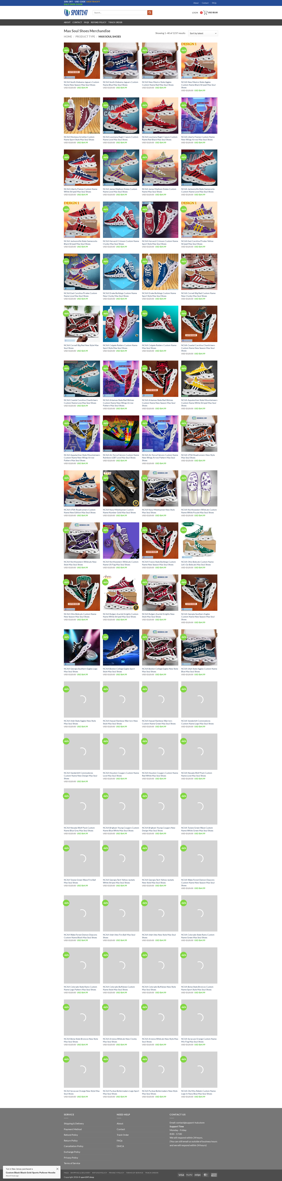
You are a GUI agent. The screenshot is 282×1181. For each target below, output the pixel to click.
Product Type (85, 36)
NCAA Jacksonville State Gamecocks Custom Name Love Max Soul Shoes (198, 190)
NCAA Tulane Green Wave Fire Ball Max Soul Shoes (80, 881)
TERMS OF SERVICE (134, 1173)
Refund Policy (98, 22)
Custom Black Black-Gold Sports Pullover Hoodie (44, 1171)
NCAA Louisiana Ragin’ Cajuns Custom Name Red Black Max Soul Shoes (159, 138)
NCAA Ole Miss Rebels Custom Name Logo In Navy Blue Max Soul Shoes (198, 1092)
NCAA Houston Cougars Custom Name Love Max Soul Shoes (121, 774)
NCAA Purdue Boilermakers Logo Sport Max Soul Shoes (121, 1092)
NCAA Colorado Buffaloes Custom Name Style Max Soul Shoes (119, 988)
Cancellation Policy (73, 1146)
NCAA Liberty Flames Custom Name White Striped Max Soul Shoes (80, 190)
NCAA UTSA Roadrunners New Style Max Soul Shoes (198, 456)
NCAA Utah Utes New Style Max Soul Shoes (159, 936)
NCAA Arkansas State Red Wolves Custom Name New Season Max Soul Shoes (158, 403)
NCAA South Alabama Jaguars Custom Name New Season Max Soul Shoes (81, 83)
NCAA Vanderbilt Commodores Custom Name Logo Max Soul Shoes (197, 722)
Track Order (115, 22)
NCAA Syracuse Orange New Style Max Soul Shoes (82, 1092)
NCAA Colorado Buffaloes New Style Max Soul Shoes (159, 988)
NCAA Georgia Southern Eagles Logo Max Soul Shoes (80, 670)
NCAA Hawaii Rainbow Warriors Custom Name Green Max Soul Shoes (159, 722)
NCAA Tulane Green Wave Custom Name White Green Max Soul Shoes (197, 829)
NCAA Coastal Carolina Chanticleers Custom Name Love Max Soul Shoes (81, 401)
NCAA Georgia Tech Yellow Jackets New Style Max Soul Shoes (158, 881)
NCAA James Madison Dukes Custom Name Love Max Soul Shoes (120, 190)
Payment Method (73, 1129)
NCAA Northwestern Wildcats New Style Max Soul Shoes (80, 563)
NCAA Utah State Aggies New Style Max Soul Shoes (80, 722)
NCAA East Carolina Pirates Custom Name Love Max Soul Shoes (80, 294)
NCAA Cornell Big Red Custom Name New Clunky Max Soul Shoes (198, 294)
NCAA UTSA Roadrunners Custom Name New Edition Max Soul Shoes (80, 511)
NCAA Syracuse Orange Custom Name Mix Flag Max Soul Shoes (198, 1040)
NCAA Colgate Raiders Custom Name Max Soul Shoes (159, 346)
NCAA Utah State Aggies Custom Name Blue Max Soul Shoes (199, 670)
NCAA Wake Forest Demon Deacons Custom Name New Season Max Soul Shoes (198, 882)
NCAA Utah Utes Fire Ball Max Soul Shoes (119, 936)
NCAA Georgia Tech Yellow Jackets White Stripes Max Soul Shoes (119, 881)
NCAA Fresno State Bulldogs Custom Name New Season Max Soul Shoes (159, 563)
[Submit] (149, 12)
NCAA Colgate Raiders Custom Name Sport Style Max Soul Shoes (120, 346)
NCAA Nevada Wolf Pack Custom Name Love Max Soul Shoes (196, 774)
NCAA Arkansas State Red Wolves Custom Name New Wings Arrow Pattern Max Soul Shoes (118, 403)
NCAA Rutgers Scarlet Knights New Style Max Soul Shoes (158, 615)
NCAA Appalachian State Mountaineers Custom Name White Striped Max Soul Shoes (199, 403)
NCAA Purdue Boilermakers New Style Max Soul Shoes (159, 1092)
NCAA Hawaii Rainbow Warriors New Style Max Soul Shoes (120, 722)
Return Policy (71, 1140)
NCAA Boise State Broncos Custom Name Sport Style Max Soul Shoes (197, 988)
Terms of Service (72, 1163)
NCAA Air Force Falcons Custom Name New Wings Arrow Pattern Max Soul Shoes (160, 458)
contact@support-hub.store (190, 1122)
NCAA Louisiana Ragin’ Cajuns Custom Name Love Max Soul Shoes (120, 138)
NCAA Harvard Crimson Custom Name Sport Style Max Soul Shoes (160, 242)
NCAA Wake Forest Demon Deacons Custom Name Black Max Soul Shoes (80, 936)
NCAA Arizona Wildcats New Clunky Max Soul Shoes (120, 1040)
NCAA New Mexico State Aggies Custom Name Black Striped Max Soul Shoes (198, 85)
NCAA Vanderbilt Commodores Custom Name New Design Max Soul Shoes (80, 776)
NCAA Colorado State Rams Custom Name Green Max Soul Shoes (197, 936)
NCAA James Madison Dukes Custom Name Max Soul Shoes (159, 190)
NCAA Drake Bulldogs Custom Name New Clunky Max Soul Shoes (120, 294)
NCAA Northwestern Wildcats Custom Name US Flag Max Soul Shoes (121, 563)
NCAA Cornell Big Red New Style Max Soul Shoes (81, 346)
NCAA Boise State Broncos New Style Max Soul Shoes (81, 1040)
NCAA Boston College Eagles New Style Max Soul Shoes (160, 670)
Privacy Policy (71, 1157)
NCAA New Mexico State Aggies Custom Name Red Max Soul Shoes (158, 83)
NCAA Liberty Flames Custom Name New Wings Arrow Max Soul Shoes (198, 138)
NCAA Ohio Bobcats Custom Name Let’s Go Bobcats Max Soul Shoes (197, 563)
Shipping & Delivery (74, 1123)
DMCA (120, 1146)
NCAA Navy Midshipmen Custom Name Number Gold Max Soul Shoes (119, 511)
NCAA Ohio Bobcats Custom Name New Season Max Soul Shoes (80, 615)
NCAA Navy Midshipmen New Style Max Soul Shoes (158, 511)
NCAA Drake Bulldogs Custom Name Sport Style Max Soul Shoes (159, 294)
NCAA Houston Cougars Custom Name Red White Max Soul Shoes (160, 774)
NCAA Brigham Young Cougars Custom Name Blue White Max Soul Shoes (121, 829)
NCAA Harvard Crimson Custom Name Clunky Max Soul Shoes (121, 242)
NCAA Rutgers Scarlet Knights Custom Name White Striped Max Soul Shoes (120, 615)
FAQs (214, 3)
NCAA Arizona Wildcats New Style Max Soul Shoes (160, 1040)
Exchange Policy (72, 1151)
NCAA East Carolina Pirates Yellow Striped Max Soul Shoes (197, 242)
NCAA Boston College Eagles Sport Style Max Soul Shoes (119, 670)
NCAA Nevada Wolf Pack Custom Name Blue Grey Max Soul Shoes (79, 829)
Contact (205, 3)
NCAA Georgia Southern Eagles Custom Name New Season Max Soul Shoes (198, 617)
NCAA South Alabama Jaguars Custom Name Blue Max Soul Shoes (120, 83)
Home (68, 36)
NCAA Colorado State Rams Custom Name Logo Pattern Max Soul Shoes (80, 988)
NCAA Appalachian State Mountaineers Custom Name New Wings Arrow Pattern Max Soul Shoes (82, 458)
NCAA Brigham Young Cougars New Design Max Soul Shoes (158, 829)
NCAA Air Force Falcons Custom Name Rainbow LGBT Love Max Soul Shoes (121, 456)
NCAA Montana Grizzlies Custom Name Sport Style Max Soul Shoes (79, 138)
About (196, 3)
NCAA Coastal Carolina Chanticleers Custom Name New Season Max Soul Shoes (198, 348)
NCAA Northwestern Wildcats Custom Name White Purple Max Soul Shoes (199, 511)
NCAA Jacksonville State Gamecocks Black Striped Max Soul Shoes (80, 242)
